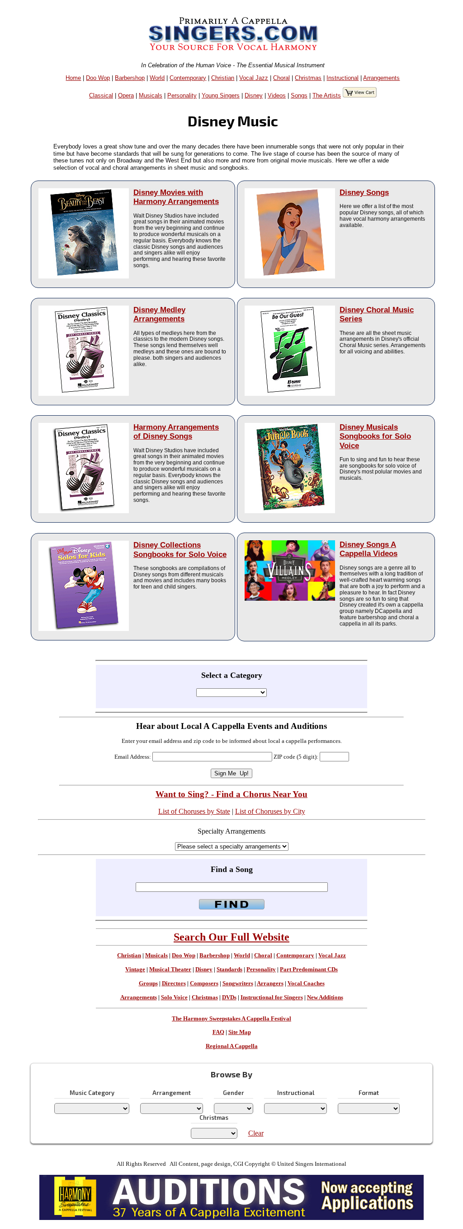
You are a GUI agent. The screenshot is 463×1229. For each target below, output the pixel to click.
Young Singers (221, 95)
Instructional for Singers (272, 997)
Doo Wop (98, 77)
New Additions (325, 997)
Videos (277, 95)
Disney (254, 95)
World (157, 77)
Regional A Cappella (232, 1046)
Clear (256, 1133)
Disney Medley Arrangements (159, 314)
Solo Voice (174, 997)
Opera (126, 95)
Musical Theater (170, 969)
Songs (299, 95)
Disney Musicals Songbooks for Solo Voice (375, 436)
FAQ (218, 1032)
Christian (222, 77)
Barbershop (130, 77)
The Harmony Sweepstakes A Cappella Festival (231, 1019)
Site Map (239, 1032)
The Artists (326, 95)
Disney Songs (364, 192)
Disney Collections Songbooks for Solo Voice (180, 549)
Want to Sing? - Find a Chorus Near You (231, 794)
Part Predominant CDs (309, 969)
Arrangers (270, 983)
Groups (148, 983)
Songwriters (237, 983)
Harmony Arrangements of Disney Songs (176, 432)
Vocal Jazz (253, 77)
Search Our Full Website (231, 937)
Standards (229, 969)
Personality (182, 95)
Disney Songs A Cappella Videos (368, 549)
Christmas (308, 77)
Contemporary (188, 77)
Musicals (150, 95)
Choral (281, 77)
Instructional (342, 77)
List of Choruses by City (270, 811)
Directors (174, 983)
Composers (204, 983)
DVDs (229, 997)
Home (73, 77)
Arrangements (381, 77)
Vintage (135, 969)
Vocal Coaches (306, 983)
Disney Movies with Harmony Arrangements (176, 197)
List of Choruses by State (194, 811)
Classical (101, 95)
